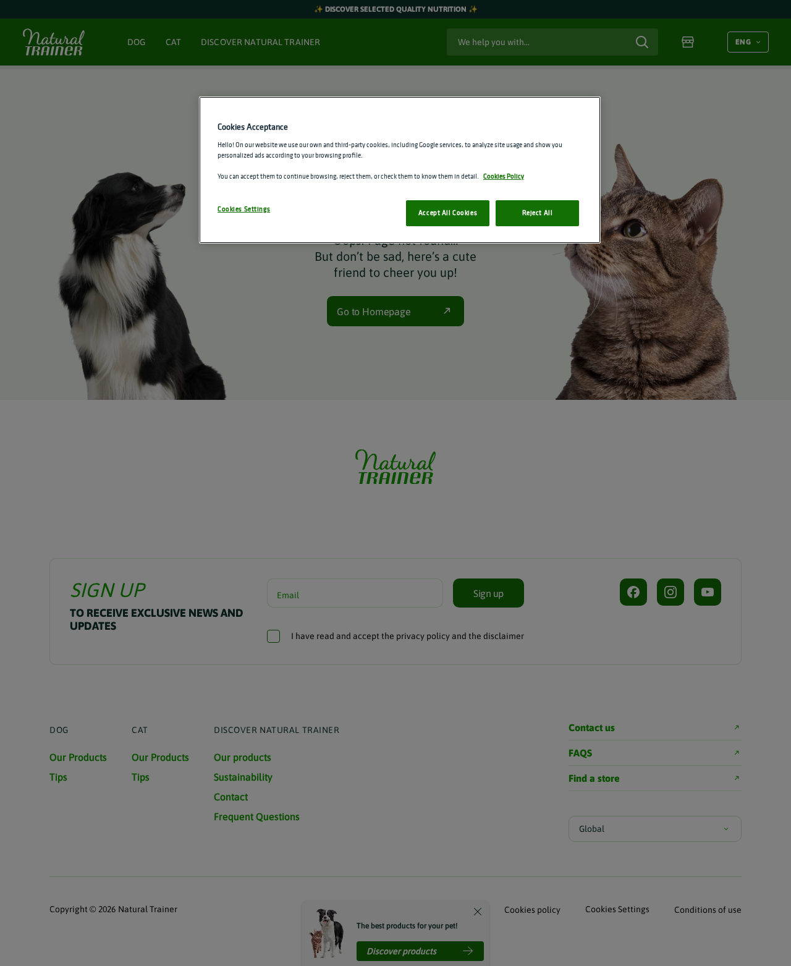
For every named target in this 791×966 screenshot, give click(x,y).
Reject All (537, 212)
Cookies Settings (244, 209)
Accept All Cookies (447, 212)
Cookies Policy (503, 176)
